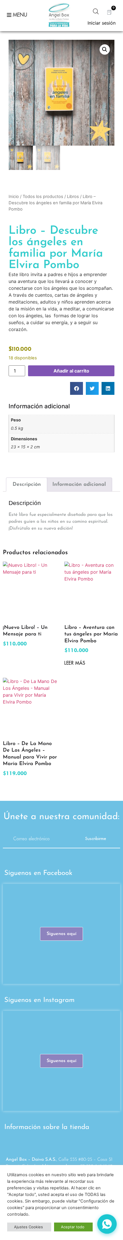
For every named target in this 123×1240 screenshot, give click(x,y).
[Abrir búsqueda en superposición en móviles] (96, 11)
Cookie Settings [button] (29, 1227)
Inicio (14, 196)
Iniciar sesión (102, 23)
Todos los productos (43, 196)
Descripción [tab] (27, 484)
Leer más (74, 663)
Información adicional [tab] (79, 484)
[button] (105, 49)
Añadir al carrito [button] (25, 653)
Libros (73, 196)
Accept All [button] (73, 1227)
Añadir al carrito (71, 370)
